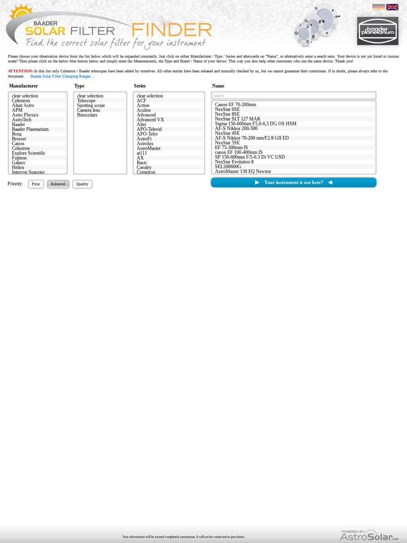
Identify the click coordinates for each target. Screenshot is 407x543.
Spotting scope (91, 105)
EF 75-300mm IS (231, 147)
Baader (18, 124)
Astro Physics (25, 114)
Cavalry (144, 167)
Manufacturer (23, 85)
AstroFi (144, 138)
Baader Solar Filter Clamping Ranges (61, 76)
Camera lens (88, 110)
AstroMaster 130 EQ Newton (243, 171)
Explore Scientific (28, 153)
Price (36, 184)
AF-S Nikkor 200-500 (236, 128)
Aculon (144, 110)
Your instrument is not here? (293, 182)
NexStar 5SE (227, 142)
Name (218, 85)
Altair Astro (23, 105)
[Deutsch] (378, 7)
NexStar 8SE (227, 114)
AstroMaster (149, 148)
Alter (141, 124)
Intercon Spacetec (28, 172)
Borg (16, 134)
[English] (392, 7)
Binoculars (87, 114)
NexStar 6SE (227, 109)
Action (143, 105)
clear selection (25, 95)
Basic (142, 162)
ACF (141, 100)
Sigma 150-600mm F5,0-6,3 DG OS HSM (256, 123)
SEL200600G (228, 166)
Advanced (146, 114)
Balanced (58, 184)
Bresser (19, 138)
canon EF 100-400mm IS (239, 152)
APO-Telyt (147, 134)
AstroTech (21, 119)
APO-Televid (149, 129)
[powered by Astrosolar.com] (369, 535)
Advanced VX (150, 119)
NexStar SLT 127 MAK (238, 118)
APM (17, 110)
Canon (18, 143)
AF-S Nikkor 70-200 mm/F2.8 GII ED (252, 138)
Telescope (86, 100)
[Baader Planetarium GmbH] (378, 31)
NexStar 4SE (227, 133)
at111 (142, 153)
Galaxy (18, 162)
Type (79, 85)
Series (140, 85)
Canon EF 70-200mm (235, 104)
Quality (82, 184)
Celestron (21, 100)
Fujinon (19, 157)
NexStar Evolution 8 (234, 161)
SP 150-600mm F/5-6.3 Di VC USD (250, 157)
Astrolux (145, 143)
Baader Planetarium (30, 129)
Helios (18, 167)
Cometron (146, 172)
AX (140, 157)
